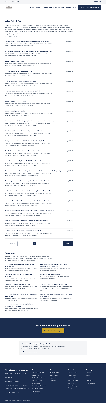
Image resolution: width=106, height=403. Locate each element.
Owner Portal (36, 394)
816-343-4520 (97, 2)
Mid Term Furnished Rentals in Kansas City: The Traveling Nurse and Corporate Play (28, 191)
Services (31, 7)
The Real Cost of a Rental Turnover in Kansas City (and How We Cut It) (24, 231)
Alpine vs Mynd (36, 391)
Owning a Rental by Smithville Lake (15, 111)
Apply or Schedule (55, 378)
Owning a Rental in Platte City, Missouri (16, 101)
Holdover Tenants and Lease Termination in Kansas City (20, 81)
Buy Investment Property (39, 378)
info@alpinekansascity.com (12, 381)
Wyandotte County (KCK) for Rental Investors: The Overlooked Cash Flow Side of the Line (30, 211)
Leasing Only (35, 375)
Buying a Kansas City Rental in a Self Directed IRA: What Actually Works (25, 141)
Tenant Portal (53, 380)
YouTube (14, 392)
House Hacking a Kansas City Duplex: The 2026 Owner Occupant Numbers (25, 161)
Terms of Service (90, 383)
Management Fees (37, 380)
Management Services (38, 372)
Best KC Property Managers (39, 386)
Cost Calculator (36, 383)
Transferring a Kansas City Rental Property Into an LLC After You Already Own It (27, 181)
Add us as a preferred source (29, 352)
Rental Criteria (54, 375)
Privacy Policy (89, 380)
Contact (68, 7)
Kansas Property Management (72, 387)
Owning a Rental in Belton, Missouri (15, 61)
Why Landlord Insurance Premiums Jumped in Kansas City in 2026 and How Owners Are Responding (33, 171)
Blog (74, 7)
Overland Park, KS (73, 380)
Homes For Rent (54, 372)
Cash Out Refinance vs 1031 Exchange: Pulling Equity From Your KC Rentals (26, 151)
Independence (72, 375)
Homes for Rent (48, 7)
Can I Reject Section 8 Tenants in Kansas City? (17, 284)
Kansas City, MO (72, 372)
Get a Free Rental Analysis (90, 7)
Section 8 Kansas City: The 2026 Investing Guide (53, 284)
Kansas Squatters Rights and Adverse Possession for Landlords (22, 91)
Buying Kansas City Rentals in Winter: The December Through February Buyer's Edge (28, 51)
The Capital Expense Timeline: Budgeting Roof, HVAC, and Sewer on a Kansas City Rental (29, 121)
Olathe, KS (71, 383)
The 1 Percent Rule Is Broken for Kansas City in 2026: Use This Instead (24, 131)
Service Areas (59, 7)
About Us (88, 372)
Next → (68, 243)
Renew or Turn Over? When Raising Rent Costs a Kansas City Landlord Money (26, 221)
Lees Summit (71, 378)
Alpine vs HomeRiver (37, 388)
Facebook (7, 392)
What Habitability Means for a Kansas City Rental (18, 71)
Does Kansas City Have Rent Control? (50, 274)
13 (46, 244)
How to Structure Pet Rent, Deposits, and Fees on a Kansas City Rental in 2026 (27, 41)
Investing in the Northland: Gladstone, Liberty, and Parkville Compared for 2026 (27, 201)
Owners (38, 7)
